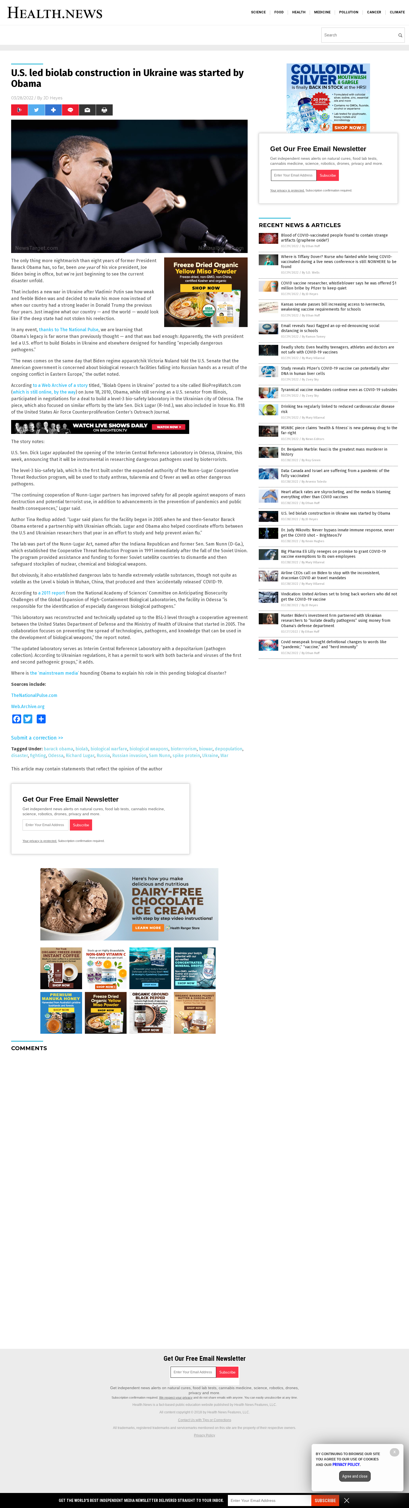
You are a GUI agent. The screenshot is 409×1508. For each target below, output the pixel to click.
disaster (19, 755)
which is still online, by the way (44, 392)
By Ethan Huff (311, 246)
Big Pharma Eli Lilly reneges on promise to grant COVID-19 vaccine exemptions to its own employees (333, 554)
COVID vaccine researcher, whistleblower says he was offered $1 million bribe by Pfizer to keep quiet (338, 286)
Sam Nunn (159, 755)
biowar (206, 748)
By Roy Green (311, 460)
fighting (38, 755)
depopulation (228, 748)
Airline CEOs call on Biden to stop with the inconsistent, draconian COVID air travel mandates (330, 575)
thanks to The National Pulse (68, 329)
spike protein (186, 755)
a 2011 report (51, 593)
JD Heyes (52, 97)
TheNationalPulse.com (34, 695)
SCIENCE (258, 12)
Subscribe (325, 1500)
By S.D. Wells (310, 272)
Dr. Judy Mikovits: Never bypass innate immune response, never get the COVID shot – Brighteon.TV (337, 532)
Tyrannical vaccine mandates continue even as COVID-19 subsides (339, 389)
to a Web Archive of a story (60, 385)
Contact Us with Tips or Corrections (204, 1420)
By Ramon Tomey (313, 336)
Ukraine (210, 755)
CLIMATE (397, 12)
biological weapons (148, 748)
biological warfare (108, 748)
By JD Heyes (310, 294)
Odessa (55, 755)
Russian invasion (129, 755)
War (224, 755)
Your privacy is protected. (40, 841)
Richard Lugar (80, 755)
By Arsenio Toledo (314, 481)
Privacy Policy (204, 1435)
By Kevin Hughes (313, 541)
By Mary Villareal (313, 358)
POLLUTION (348, 12)
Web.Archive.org (28, 706)
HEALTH (298, 12)
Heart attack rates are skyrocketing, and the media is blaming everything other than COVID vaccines (336, 494)
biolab (81, 748)
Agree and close (355, 1476)
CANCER (374, 12)
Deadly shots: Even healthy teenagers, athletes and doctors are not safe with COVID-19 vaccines (337, 350)
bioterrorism (184, 748)
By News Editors (313, 439)
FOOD (279, 12)
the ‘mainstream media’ (54, 673)
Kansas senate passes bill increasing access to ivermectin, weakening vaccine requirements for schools (333, 307)
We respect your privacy (176, 1397)
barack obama (58, 748)
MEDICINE (322, 12)
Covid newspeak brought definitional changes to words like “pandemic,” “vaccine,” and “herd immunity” (333, 644)
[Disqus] (129, 1125)
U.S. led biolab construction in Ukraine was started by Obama (335, 513)
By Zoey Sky (310, 379)
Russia (103, 755)
